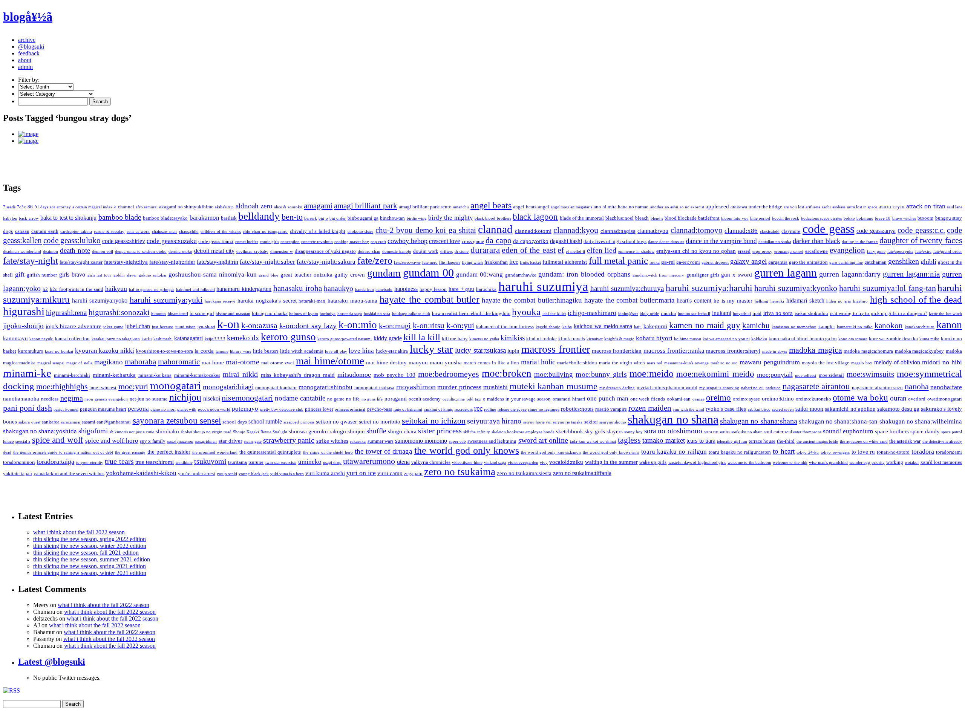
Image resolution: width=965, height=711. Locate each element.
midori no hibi (942, 362)
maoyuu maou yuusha (435, 362)
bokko (849, 218)
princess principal (350, 409)
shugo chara (402, 431)
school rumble (265, 421)
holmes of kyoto (303, 314)
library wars (240, 351)
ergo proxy (762, 251)
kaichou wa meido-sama (603, 326)
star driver (230, 441)
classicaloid (770, 231)
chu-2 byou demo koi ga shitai (425, 230)
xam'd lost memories (941, 462)
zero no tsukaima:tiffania (582, 473)
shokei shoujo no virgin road (206, 432)
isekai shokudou (811, 313)
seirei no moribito (380, 422)
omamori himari (569, 399)
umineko (310, 461)
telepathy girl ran (732, 441)
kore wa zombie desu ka (893, 338)
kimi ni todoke (541, 338)
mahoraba (140, 361)
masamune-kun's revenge (686, 363)
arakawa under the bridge (756, 206)
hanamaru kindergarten (243, 289)
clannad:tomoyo (697, 230)
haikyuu (116, 288)
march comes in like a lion (491, 362)
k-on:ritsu (428, 325)
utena (403, 462)
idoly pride (649, 314)
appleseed (717, 206)
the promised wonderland (214, 452)
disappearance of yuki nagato (325, 251)
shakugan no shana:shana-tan (838, 421)
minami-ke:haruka (114, 375)
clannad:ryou (652, 231)
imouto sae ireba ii (694, 314)
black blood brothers (493, 218)
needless (49, 399)
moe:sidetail (831, 375)
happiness (406, 289)
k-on (228, 324)
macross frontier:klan (617, 351)
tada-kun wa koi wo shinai (593, 441)
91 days (41, 207)
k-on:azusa (259, 325)
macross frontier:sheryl (733, 351)
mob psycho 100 (394, 375)
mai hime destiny (386, 362)
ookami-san (679, 399)
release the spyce (512, 409)
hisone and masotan (233, 314)
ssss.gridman (206, 441)
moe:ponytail (775, 374)
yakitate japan (17, 473)
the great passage (130, 452)
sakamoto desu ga (898, 409)
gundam (384, 273)
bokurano (864, 218)
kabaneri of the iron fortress (504, 326)
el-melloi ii (575, 251)
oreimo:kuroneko (813, 399)
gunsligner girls (702, 275)
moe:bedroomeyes (448, 374)
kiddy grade (388, 338)
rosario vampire (611, 409)
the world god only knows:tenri (611, 452)
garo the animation (808, 262)
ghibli (928, 261)
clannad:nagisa (618, 231)
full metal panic (618, 260)
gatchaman (875, 262)
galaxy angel (748, 261)
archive (26, 40)
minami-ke (27, 373)
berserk (310, 218)
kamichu (756, 325)
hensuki (777, 301)
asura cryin (892, 206)
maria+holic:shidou (577, 362)
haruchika (486, 289)
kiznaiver (595, 339)
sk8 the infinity (476, 432)
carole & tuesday (109, 231)
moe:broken (507, 373)
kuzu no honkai (59, 351)
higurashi (23, 311)
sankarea (51, 422)
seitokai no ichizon (434, 420)
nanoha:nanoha (21, 399)
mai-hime (213, 362)
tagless (629, 440)
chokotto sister (361, 231)
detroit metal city (214, 251)
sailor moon (809, 408)
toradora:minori (19, 462)
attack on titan (925, 206)
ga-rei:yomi (688, 262)
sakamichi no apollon (850, 409)
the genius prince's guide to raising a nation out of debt (63, 452)
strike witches (332, 441)
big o (323, 218)
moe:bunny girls (601, 374)
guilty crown (349, 275)
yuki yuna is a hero (287, 474)
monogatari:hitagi (228, 387)
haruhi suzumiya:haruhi (709, 288)
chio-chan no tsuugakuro (265, 231)
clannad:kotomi (533, 231)
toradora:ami (949, 452)
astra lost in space (862, 207)
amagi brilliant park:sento (425, 206)
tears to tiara (700, 440)
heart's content (694, 300)
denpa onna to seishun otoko (141, 251)
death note (75, 250)
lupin (513, 351)
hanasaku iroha (297, 288)
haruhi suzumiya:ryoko (99, 300)
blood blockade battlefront (692, 218)
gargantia (777, 262)
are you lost (794, 207)
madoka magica (815, 350)
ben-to (292, 217)
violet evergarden (523, 462)
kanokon (889, 325)
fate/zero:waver (407, 262)
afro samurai (147, 207)
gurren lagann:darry (850, 274)
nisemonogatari (247, 397)
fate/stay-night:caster (81, 262)
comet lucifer (246, 242)
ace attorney (60, 207)
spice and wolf (58, 440)
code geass (829, 228)
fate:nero (430, 262)
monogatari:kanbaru (276, 387)
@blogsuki (31, 46)
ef (561, 250)
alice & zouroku (288, 207)
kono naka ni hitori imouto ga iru (803, 338)
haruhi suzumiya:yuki (166, 299)
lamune (222, 351)
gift (20, 274)
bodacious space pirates (821, 218)
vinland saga (495, 462)
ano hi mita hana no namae (621, 206)
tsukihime (184, 462)
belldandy (259, 216)
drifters (446, 251)
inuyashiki (742, 314)
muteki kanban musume (553, 386)
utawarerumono (369, 461)
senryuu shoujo (612, 422)
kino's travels (571, 338)
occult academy (425, 399)
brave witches (904, 218)
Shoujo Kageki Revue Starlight (260, 432)
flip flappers (449, 262)
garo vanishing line (846, 262)
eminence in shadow (636, 251)
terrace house (762, 441)
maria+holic (538, 362)
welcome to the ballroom (749, 462)
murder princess (459, 387)
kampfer (826, 326)
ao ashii (671, 207)
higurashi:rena (66, 313)
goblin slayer (125, 275)
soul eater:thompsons (803, 432)
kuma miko (929, 339)
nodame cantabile (300, 398)
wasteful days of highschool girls (697, 462)
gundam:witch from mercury (659, 275)
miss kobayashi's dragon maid (298, 375)
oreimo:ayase (746, 399)
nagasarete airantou (816, 386)
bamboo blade (119, 217)
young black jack (254, 474)
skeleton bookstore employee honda (523, 432)
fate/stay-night (30, 260)
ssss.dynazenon (180, 441)
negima (71, 398)
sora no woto (717, 431)
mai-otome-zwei (277, 362)
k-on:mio (358, 324)
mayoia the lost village (826, 362)
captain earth (44, 231)
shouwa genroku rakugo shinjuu (327, 431)
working (894, 462)
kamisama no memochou (794, 327)
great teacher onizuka (306, 275)
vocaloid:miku (566, 462)
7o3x (21, 207)
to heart (784, 451)
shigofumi (93, 431)
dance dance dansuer (666, 242)
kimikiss (513, 338)
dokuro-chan (369, 251)
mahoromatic (179, 361)
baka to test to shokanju (68, 217)
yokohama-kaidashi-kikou (141, 473)
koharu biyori (654, 338)
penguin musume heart (103, 409)
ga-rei (668, 262)
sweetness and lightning (492, 441)
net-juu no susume (149, 399)
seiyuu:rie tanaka (567, 422)
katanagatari (188, 338)
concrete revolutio (317, 242)
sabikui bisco (759, 409)
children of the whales (221, 231)
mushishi (495, 387)
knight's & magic (619, 339)
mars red (654, 363)
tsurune (255, 462)
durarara (485, 250)
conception (290, 242)
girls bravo (72, 274)
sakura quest (29, 422)
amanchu (461, 207)
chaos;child (189, 231)
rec (478, 408)
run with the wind (688, 409)
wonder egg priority (867, 462)
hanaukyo (338, 288)
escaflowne (816, 251)
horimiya (327, 314)
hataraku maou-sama (352, 301)
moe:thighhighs (62, 386)
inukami (721, 313)
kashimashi (163, 339)
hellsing (761, 301)
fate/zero (374, 260)
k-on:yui (460, 325)
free (513, 261)
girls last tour (99, 275)
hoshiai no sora (377, 314)
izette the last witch (945, 314)
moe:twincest (102, 387)
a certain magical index (92, 207)
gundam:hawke (520, 275)
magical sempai (50, 363)
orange (698, 399)
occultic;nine (454, 399)
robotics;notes (577, 409)
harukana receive (220, 301)
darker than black (816, 241)
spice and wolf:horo (112, 440)
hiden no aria (838, 301)
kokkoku (759, 339)
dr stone (462, 251)
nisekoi (211, 398)
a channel (124, 206)
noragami (395, 399)
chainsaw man (164, 231)
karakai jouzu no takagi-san (116, 339)
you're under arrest (196, 473)
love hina (361, 350)
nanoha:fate (946, 387)
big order (337, 218)
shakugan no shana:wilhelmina (920, 421)
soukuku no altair (746, 432)
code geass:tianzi (215, 241)
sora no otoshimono (673, 431)
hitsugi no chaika (270, 313)
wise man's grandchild (828, 462)
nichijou (185, 397)
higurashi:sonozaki (119, 312)
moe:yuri (133, 386)
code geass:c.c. (921, 230)
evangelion (847, 250)
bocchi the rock (786, 218)
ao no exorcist (692, 207)
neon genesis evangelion (106, 399)
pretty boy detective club (281, 409)
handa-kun (364, 289)
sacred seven (783, 409)
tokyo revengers (835, 452)
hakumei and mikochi (195, 289)
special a (22, 441)
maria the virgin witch (622, 362)
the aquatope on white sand (864, 441)
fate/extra (923, 251)
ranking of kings (438, 409)
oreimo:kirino (778, 399)
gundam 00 (428, 272)
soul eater (773, 431)
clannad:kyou (575, 230)
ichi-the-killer (554, 314)
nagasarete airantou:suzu (877, 387)
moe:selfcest (805, 375)
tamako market (663, 440)
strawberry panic (288, 440)
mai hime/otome (330, 361)
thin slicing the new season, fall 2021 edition (86, 552)
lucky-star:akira (392, 351)
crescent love (444, 241)
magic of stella (79, 363)
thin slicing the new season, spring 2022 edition (89, 539)
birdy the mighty (450, 217)
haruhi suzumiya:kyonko (795, 288)
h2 (45, 289)
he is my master (733, 301)
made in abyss (774, 351)
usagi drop (332, 462)
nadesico (773, 388)
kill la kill (421, 337)
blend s (657, 218)
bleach (642, 218)
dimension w (281, 251)
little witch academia (301, 351)
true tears (119, 461)
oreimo (718, 397)
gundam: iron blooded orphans (584, 274)
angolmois (560, 207)
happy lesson (433, 289)
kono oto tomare (852, 339)
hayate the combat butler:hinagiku (532, 300)
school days (234, 422)
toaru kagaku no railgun (673, 451)
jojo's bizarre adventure (73, 326)
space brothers (892, 431)
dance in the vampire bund (721, 241)
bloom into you (735, 218)
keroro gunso (288, 337)
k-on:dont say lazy (308, 325)
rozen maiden (649, 408)
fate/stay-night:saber (267, 261)
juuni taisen (185, 327)
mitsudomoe (354, 374)
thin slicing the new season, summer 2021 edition (91, 559)
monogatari (175, 385)
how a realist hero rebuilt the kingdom (471, 313)
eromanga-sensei (788, 251)
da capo (499, 240)
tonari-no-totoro (893, 452)
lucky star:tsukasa (480, 350)
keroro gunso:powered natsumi (344, 339)
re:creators (464, 409)
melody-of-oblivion (897, 362)
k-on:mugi (395, 325)
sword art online (543, 440)
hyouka (526, 312)
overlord (916, 399)
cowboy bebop (407, 241)
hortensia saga (349, 314)
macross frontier (555, 349)
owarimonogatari (944, 399)
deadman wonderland (22, 251)
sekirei (591, 422)
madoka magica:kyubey (919, 351)
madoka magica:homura (868, 351)
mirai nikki (240, 374)
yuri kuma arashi (325, 473)
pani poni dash (27, 408)
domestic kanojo (396, 251)
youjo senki (227, 474)
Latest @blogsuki (51, 662)
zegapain (413, 473)
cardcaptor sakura (76, 231)
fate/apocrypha (900, 251)
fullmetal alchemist (564, 262)
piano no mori (162, 409)
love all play (336, 351)
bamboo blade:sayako (165, 218)
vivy (544, 462)
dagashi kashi (566, 241)
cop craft (378, 242)
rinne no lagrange (543, 409)
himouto (158, 314)
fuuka (654, 262)
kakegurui (655, 326)
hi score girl (202, 313)
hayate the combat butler (430, 299)
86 (30, 206)
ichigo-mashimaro (592, 313)
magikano (108, 362)
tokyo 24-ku (808, 452)
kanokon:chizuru (919, 327)
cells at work (138, 231)
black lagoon (535, 217)
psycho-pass (379, 409)
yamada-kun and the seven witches (69, 473)
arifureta (813, 207)
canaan (22, 231)
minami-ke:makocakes (197, 375)
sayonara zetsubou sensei (177, 420)
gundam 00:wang (479, 274)
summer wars (381, 441)
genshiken (903, 261)
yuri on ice (361, 473)
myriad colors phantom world (667, 387)
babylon (10, 218)
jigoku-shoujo (23, 326)
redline (490, 409)
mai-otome (242, 362)
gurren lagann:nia (911, 273)
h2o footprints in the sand (76, 289)
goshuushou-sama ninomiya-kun (212, 274)
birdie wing (417, 218)
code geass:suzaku (172, 241)
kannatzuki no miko (855, 327)
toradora (922, 451)
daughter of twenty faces (920, 240)
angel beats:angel (531, 206)
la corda (204, 351)
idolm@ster (628, 314)
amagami (318, 205)
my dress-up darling (617, 388)
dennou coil (102, 251)
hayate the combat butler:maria (629, 300)
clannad (495, 229)
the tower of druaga (383, 451)
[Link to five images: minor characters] (490, 134)
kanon (949, 324)
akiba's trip (224, 207)
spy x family (152, 441)
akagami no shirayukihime (186, 206)
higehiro (860, 301)
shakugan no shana (673, 419)
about (24, 60)
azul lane (954, 207)
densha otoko (180, 251)
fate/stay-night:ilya (126, 262)
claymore (790, 231)
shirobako (167, 431)
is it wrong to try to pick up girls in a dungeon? (878, 313)
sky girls (595, 431)
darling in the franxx (860, 242)
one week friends (647, 399)
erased (744, 251)
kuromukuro (30, 351)
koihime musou (687, 339)
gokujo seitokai (152, 275)
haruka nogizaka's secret (267, 301)
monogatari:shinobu (325, 387)
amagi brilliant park (365, 205)
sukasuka (358, 441)
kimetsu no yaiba (484, 339)
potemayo (245, 408)
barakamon (204, 217)
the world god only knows (466, 450)
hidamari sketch (805, 300)
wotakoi (912, 462)
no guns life (372, 399)
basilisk (229, 218)
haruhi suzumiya (543, 286)
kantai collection (72, 338)
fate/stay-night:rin (217, 261)
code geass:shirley (123, 241)
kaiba (567, 327)
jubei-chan (137, 326)
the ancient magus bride (817, 441)
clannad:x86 (741, 230)
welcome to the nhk (790, 462)
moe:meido (652, 373)
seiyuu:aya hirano (494, 421)
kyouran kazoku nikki (104, 350)
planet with (186, 409)
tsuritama (237, 462)
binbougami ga (363, 218)
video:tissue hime (467, 462)
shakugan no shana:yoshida (40, 431)
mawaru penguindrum (770, 362)
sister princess (440, 431)
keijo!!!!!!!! (215, 339)
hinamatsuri (178, 314)
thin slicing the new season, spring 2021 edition (89, 566)
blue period (760, 218)
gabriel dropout (715, 262)
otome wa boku (860, 397)
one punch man (607, 398)
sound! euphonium (848, 431)
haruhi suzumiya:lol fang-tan (887, 288)
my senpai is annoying (719, 388)
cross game (473, 241)
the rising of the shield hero (328, 452)
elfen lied (601, 250)
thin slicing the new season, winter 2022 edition (89, 546)
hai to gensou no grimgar (151, 289)
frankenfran (496, 262)
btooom (925, 218)
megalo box (861, 363)
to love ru (863, 452)
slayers (615, 431)
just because (162, 327)
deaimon (50, 251)
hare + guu (462, 289)
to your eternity (90, 462)
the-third (786, 441)
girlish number (42, 275)
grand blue (268, 275)
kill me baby (454, 338)
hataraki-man (312, 301)
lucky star (431, 349)
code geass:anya (876, 231)
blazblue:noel (619, 218)
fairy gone (876, 251)
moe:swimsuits (870, 374)
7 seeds (9, 207)
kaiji (638, 327)
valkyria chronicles (430, 462)
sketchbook (569, 431)
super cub (457, 441)
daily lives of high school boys (615, 241)
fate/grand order (947, 251)
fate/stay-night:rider (172, 262)
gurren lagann (785, 272)
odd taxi (474, 399)
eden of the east (529, 250)
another (656, 207)
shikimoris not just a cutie (132, 432)
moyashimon (416, 386)
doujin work (425, 251)
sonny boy (633, 432)
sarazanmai (70, 422)
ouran (898, 398)
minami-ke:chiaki (72, 375)
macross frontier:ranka (674, 350)
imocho (668, 313)
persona (138, 408)
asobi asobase (833, 207)
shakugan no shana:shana (758, 421)
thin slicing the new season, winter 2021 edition (89, 573)
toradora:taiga (55, 461)
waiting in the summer (611, 462)
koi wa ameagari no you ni (726, 339)
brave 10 (882, 218)
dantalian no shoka (774, 242)
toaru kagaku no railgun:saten (740, 452)
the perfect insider (168, 452)
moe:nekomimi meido (715, 374)
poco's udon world (214, 409)
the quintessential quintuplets (270, 452)
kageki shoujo (548, 327)
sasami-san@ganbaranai (106, 422)
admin (25, 67)
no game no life (343, 399)
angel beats (491, 205)
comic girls (269, 242)
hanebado (383, 289)
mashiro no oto (724, 363)
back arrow (28, 218)
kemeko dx (243, 338)
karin (146, 338)
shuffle (376, 431)
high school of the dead (916, 299)
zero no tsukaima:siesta (524, 473)
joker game (113, 327)
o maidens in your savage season (517, 399)
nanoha (917, 386)
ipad (756, 313)
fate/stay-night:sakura (326, 261)
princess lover (319, 409)
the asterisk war (905, 441)
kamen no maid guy (704, 325)
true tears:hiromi (154, 462)
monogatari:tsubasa (374, 387)
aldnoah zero (254, 206)
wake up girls (653, 462)
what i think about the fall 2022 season (79, 532)
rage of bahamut (408, 409)
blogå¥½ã (27, 16)
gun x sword (736, 275)
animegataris (581, 207)
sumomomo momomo (421, 440)
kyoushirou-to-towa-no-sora (164, 351)
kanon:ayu (15, 338)
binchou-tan (392, 218)
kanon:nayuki (41, 339)
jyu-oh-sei (206, 327)
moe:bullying (553, 374)
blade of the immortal (582, 218)
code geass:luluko (72, 240)
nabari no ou (752, 388)
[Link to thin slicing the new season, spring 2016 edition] (490, 141)
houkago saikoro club (411, 314)
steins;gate (253, 441)
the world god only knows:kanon (551, 452)
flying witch (472, 262)
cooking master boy (351, 242)
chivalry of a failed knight (317, 231)
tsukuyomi (210, 461)
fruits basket (530, 262)
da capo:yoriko (530, 241)
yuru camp (390, 473)
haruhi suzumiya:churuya (627, 288)
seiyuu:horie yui (537, 422)
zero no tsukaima (459, 471)
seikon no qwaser (336, 422)
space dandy (925, 431)
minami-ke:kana (155, 375)
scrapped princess (298, 422)
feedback (29, 53)
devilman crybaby (252, 251)
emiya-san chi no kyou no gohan (696, 251)
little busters (266, 351)
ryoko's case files (726, 409)
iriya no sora (778, 313)
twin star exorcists (281, 462)
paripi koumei (66, 409)
